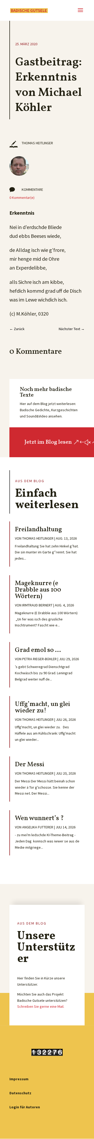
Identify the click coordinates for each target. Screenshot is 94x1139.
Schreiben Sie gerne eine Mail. (40, 1006)
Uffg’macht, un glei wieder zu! (42, 707)
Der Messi (29, 764)
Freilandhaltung (38, 529)
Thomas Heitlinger (38, 538)
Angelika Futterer (37, 827)
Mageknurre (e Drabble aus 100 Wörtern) (38, 590)
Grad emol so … (38, 650)
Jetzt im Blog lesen (48, 442)
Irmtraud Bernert (37, 605)
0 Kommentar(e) (21, 197)
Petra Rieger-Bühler (39, 659)
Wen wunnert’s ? (39, 818)
